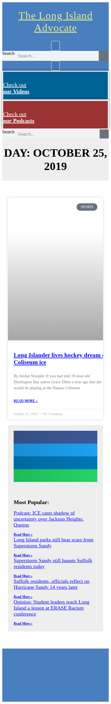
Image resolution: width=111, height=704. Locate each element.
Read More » (26, 401)
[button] (55, 46)
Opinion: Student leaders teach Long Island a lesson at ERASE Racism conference (51, 608)
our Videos (16, 88)
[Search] (104, 56)
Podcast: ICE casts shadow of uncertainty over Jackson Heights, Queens (49, 519)
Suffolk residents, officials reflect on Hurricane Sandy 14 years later (51, 584)
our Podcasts (18, 117)
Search (8, 53)
